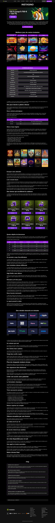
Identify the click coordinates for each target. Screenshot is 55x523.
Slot (42, 35)
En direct (21, 35)
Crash (32, 35)
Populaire (11, 35)
